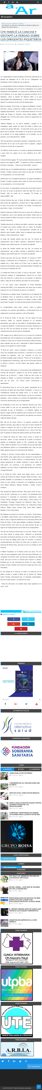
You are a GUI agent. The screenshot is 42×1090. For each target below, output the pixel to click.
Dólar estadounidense (10, 867)
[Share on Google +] (13, 624)
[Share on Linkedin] (28, 624)
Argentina (15, 23)
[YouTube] (36, 704)
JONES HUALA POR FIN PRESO (20, 773)
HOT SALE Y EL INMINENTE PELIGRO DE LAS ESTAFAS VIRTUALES (24, 877)
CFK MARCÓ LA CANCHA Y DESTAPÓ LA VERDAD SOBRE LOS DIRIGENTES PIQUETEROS (21, 36)
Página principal (6, 23)
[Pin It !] (21, 629)
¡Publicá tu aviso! (8, 858)
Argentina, (20, 44)
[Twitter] (26, 704)
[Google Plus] (16, 704)
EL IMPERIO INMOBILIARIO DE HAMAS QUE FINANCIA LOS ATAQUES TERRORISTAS (25, 910)
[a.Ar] (21, 9)
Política (21, 23)
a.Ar (4, 1088)
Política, (27, 44)
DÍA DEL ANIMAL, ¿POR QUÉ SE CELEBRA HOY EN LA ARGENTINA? (24, 888)
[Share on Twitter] (28, 619)
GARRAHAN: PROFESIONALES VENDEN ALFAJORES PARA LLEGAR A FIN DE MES (24, 813)
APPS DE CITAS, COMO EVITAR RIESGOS (24, 793)
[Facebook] (5, 704)
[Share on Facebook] (13, 619)
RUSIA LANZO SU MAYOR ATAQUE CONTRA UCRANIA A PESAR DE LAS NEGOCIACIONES (25, 804)
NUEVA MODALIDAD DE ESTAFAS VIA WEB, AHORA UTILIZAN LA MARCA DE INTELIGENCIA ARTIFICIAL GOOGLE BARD (24, 899)
